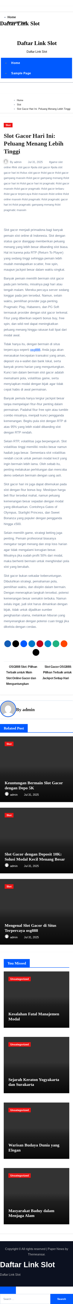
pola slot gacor (41, 167)
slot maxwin (40, 193)
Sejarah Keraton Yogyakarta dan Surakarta (33, 1082)
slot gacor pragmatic (28, 188)
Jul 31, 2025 (31, 794)
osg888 (35, 350)
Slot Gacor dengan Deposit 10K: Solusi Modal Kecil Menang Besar (35, 856)
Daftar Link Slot (20, 23)
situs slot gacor (31, 172)
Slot (8, 125)
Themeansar (36, 1254)
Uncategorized (19, 978)
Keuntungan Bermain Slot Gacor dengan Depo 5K (34, 785)
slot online (56, 193)
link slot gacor (21, 167)
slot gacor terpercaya (18, 193)
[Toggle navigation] (4, 45)
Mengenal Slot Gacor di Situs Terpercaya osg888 (30, 928)
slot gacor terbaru (53, 188)
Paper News (56, 1249)
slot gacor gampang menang (45, 178)
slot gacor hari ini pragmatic (38, 183)
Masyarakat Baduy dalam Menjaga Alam (31, 1213)
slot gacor (48, 172)
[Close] (1, 9)
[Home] (5, 32)
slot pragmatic (32, 199)
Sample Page (21, 73)
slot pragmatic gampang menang (34, 204)
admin (18, 162)
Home (15, 63)
